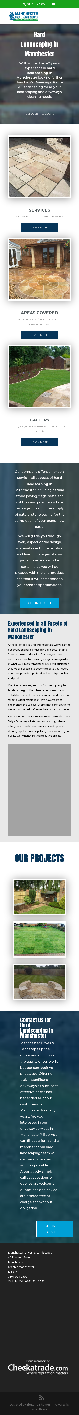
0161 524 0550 (35, 1281)
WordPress (39, 1409)
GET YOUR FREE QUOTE (39, 113)
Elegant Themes (39, 1404)
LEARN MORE (40, 227)
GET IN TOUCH (39, 603)
